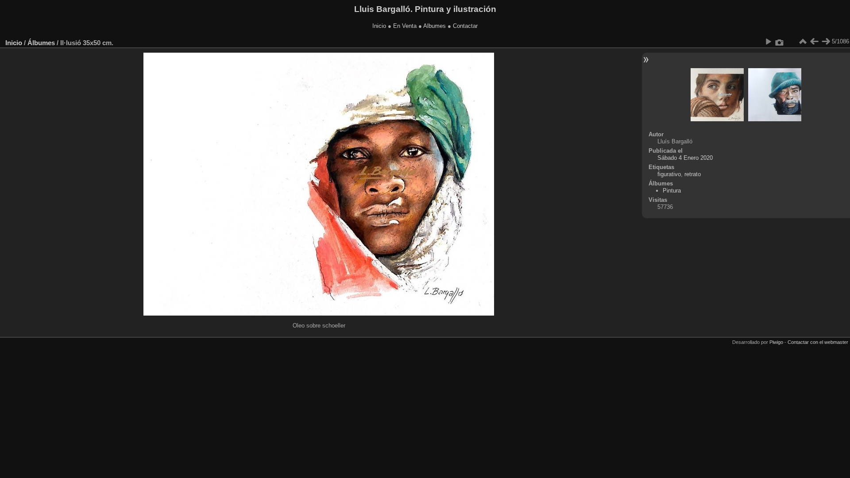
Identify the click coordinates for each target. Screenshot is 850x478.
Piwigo (776, 342)
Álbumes (41, 42)
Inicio (379, 26)
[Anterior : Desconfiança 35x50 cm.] (814, 41)
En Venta (405, 26)
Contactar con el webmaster (818, 342)
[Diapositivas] (802, 41)
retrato (692, 174)
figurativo (669, 174)
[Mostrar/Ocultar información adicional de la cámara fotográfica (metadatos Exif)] (779, 41)
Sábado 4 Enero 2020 (685, 157)
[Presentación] (768, 41)
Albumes (434, 26)
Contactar (465, 26)
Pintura (672, 190)
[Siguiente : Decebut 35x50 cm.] (825, 41)
